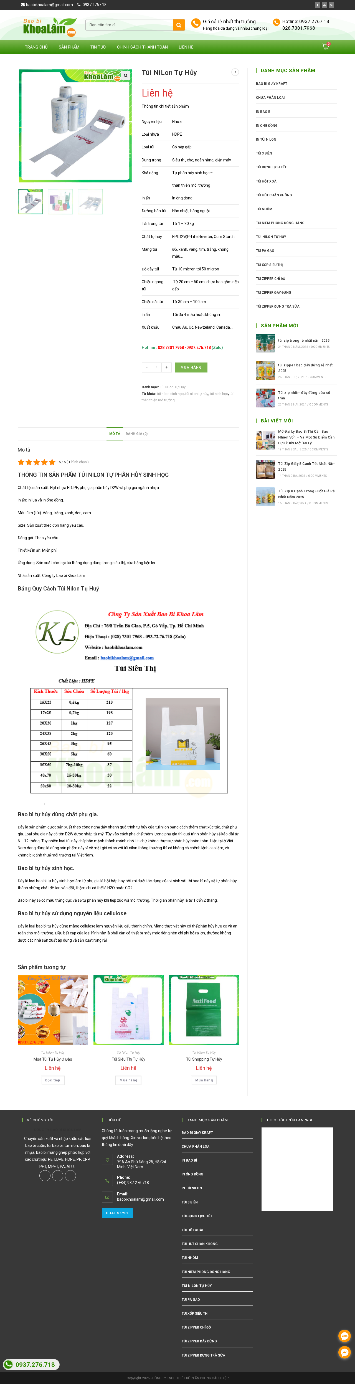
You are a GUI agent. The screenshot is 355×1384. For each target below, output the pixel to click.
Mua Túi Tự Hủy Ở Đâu (53, 1059)
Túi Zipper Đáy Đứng (273, 293)
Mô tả (114, 434)
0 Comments (320, 346)
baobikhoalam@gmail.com (140, 1199)
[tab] (114, 434)
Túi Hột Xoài (266, 181)
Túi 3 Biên (264, 153)
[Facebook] (317, 5)
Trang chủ (36, 47)
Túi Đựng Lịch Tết (271, 167)
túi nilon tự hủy (196, 394)
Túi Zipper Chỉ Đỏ (270, 279)
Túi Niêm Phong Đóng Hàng (280, 223)
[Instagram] (57, 1175)
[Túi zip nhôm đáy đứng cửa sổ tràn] (265, 398)
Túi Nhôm (264, 209)
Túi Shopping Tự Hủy (204, 1059)
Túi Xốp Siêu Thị (269, 265)
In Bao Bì (263, 112)
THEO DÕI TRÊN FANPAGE (290, 1120)
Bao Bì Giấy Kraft (271, 84)
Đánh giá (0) (137, 434)
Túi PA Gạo (265, 251)
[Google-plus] (331, 5)
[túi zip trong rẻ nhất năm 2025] (265, 343)
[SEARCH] (179, 25)
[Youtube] (324, 5)
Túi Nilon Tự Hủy (173, 387)
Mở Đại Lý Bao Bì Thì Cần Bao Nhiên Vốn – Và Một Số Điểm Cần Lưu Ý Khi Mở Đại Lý (306, 437)
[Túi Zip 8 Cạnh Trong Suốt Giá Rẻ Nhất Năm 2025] (265, 496)
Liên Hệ (186, 47)
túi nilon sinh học (170, 394)
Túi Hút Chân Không (274, 195)
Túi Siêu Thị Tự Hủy (128, 1059)
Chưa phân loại (270, 98)
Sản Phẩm (69, 47)
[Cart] (325, 47)
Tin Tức (98, 47)
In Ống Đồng (267, 126)
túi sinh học (219, 394)
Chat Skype (117, 1213)
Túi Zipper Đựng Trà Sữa (278, 306)
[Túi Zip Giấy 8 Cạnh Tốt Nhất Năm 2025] (265, 469)
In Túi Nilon (266, 139)
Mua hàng (191, 367)
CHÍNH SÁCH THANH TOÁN (142, 47)
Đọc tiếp (52, 1080)
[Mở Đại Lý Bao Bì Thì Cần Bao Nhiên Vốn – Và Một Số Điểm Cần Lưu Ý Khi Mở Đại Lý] (265, 440)
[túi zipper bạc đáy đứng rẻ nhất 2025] (265, 370)
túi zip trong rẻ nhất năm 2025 (303, 340)
